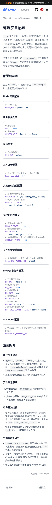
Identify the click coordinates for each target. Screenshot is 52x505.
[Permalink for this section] (19, 76)
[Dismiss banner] (49, 3)
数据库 (9, 487)
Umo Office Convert (22, 18)
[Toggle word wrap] (40, 104)
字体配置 (41, 487)
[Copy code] (45, 104)
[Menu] (47, 9)
